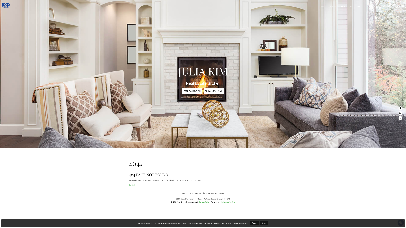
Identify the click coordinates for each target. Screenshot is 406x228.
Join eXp (400, 6)
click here (245, 223)
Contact (387, 6)
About (333, 6)
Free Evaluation (192, 91)
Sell (366, 6)
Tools (376, 6)
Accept (254, 223)
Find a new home (213, 91)
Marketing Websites (227, 202)
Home (323, 6)
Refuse (263, 223)
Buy (358, 6)
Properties (346, 6)
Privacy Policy (204, 202)
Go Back (132, 185)
